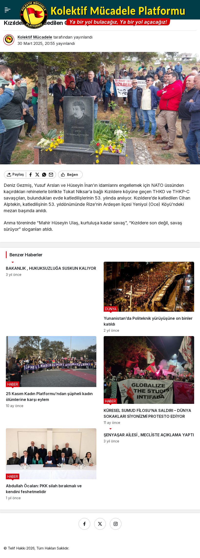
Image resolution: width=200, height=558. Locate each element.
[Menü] (7, 10)
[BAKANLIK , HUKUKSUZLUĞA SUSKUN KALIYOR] (51, 297)
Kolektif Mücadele (35, 37)
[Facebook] (84, 524)
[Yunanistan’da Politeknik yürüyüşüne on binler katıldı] (149, 297)
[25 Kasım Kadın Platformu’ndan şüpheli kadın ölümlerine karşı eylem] (51, 380)
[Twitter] (100, 524)
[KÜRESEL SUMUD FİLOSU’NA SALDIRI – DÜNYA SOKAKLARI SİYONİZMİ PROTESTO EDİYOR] (149, 380)
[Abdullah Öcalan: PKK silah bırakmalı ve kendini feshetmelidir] (51, 464)
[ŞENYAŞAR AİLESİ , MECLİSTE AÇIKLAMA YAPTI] (149, 464)
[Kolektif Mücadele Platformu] (104, 14)
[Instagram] (115, 524)
